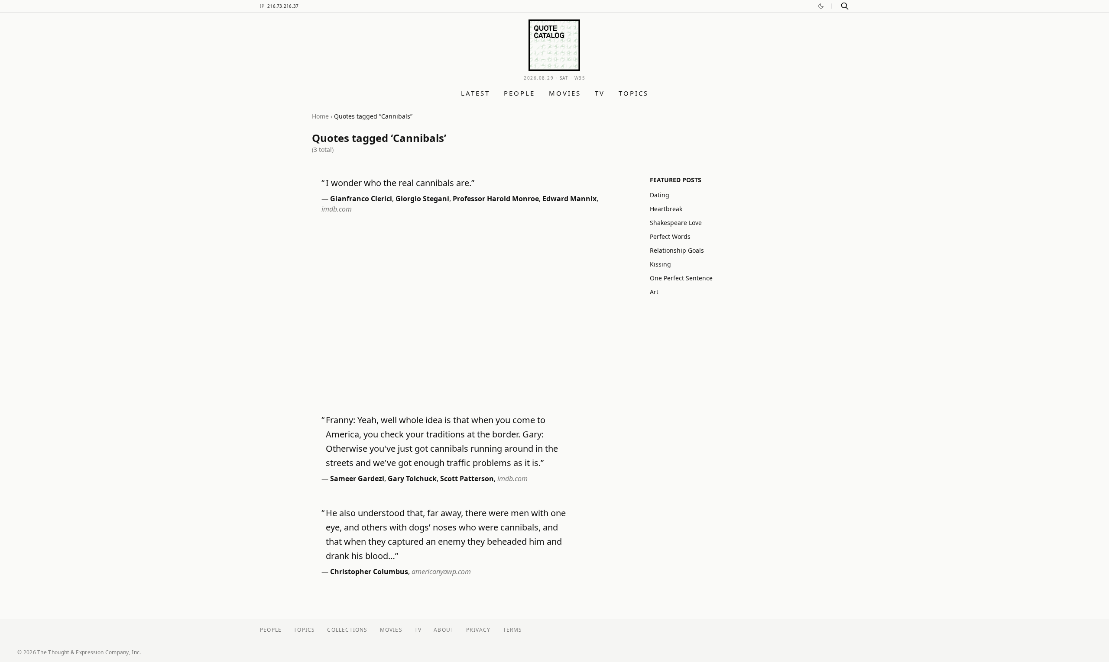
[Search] (844, 6)
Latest (475, 93)
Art (654, 292)
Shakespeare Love (676, 223)
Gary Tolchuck (412, 478)
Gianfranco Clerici (361, 198)
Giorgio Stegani (422, 198)
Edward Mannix (569, 198)
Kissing (660, 264)
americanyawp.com (441, 571)
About (444, 629)
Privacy (478, 629)
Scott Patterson (467, 478)
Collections (347, 629)
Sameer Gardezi (357, 478)
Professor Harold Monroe (496, 198)
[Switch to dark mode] (821, 6)
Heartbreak (666, 209)
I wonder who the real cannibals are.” (400, 183)
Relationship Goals (677, 250)
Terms (512, 629)
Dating (659, 195)
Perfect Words (670, 236)
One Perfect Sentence (681, 278)
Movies (565, 93)
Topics (634, 93)
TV (600, 93)
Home (320, 116)
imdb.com (336, 209)
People (519, 93)
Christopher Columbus (369, 571)
